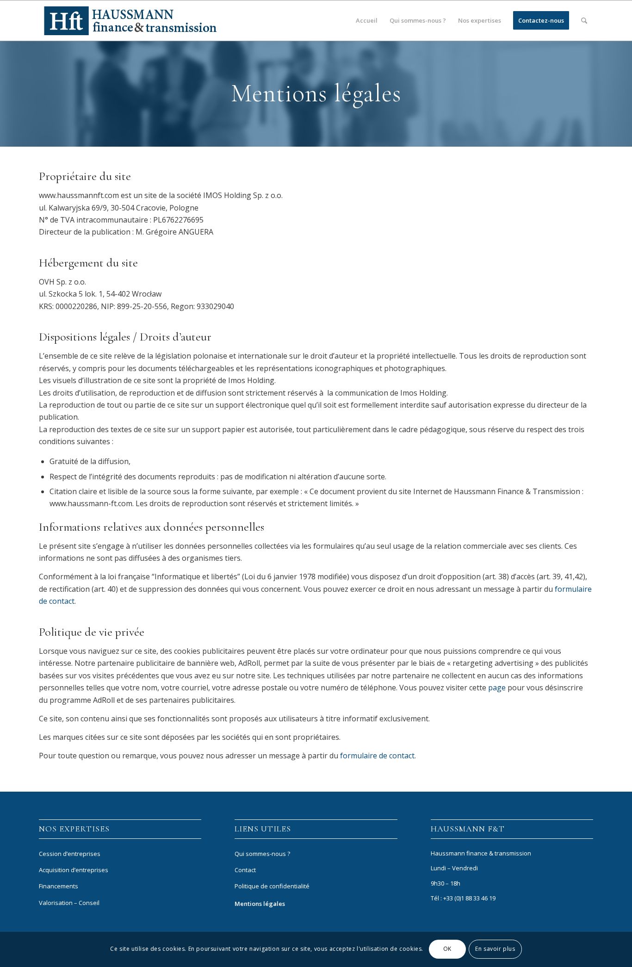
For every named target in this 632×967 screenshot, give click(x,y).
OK (447, 949)
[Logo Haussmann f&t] (130, 20)
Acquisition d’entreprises (73, 870)
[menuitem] (367, 20)
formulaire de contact (377, 755)
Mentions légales (260, 903)
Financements (58, 886)
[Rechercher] (584, 20)
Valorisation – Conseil (69, 903)
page (497, 687)
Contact (245, 870)
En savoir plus (495, 949)
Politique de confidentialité (272, 886)
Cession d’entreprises (69, 853)
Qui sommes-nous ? (262, 853)
